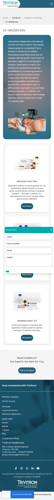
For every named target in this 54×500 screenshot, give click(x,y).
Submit (7, 271)
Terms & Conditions (36, 474)
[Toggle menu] (51, 3)
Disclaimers (21, 474)
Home (5, 18)
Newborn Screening (33, 18)
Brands (5, 426)
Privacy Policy (8, 474)
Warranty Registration (11, 414)
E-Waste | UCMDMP (32, 477)
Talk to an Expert (27, 370)
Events (5, 422)
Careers (5, 430)
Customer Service (10, 410)
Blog (4, 433)
